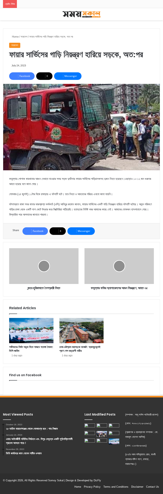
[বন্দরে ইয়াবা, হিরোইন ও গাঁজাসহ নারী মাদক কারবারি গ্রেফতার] (89, 434)
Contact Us (152, 486)
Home (15, 36)
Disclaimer (137, 486)
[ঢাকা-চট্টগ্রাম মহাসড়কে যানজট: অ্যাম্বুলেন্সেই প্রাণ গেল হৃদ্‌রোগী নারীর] (81, 330)
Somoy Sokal (56, 480)
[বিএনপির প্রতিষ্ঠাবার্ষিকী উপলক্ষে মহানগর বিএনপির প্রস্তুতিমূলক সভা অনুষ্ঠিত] (89, 426)
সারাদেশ (24, 36)
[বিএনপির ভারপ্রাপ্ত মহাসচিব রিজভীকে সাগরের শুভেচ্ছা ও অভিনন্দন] (114, 434)
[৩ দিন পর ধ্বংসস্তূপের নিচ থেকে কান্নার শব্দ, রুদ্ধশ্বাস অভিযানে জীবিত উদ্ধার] (114, 426)
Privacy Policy (92, 486)
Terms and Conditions (115, 486)
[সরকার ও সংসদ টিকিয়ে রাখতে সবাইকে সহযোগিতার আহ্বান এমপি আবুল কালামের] (89, 442)
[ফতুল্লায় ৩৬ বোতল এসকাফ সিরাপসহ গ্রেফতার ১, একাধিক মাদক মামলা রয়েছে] (102, 442)
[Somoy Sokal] (81, 14)
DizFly (97, 480)
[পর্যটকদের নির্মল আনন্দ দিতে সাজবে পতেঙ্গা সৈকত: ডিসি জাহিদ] (31, 330)
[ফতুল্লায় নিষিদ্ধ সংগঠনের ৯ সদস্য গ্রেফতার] (102, 426)
